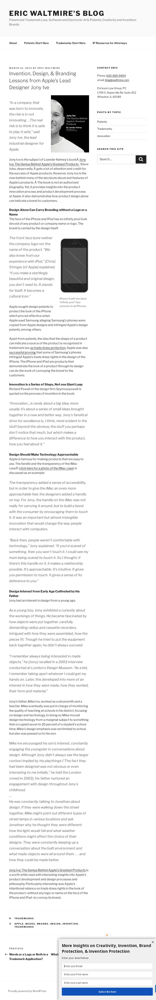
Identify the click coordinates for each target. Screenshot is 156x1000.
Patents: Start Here (36, 43)
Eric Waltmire (48, 68)
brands (43, 923)
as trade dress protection (48, 348)
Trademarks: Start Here (70, 43)
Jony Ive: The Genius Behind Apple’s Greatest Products (47, 870)
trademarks (24, 926)
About (13, 43)
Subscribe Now (107, 991)
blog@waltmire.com (117, 80)
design (55, 923)
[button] (107, 948)
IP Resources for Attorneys (110, 43)
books (30, 923)
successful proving (22, 352)
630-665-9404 (116, 75)
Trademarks (24, 918)
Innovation (103, 136)
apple (19, 923)
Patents (102, 121)
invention (70, 923)
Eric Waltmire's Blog (56, 13)
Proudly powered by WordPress (27, 991)
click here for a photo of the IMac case (46, 468)
